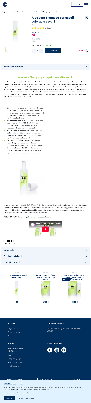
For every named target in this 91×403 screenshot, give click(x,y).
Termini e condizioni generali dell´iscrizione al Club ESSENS (64, 330)
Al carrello (53, 51)
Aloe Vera (17, 12)
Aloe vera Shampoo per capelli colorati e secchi (52, 12)
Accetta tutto (9, 398)
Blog (9, 335)
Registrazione (13, 329)
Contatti (12, 344)
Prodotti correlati (12, 262)
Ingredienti (9, 250)
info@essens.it (13, 366)
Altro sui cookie (8, 393)
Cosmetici (28, 12)
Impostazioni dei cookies (26, 398)
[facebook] (50, 350)
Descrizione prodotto (13, 66)
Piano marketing (14, 332)
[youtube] (57, 350)
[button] (6, 176)
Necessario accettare (23, 393)
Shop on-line (6, 12)
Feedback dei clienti (13, 256)
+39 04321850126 (14, 359)
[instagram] (64, 350)
